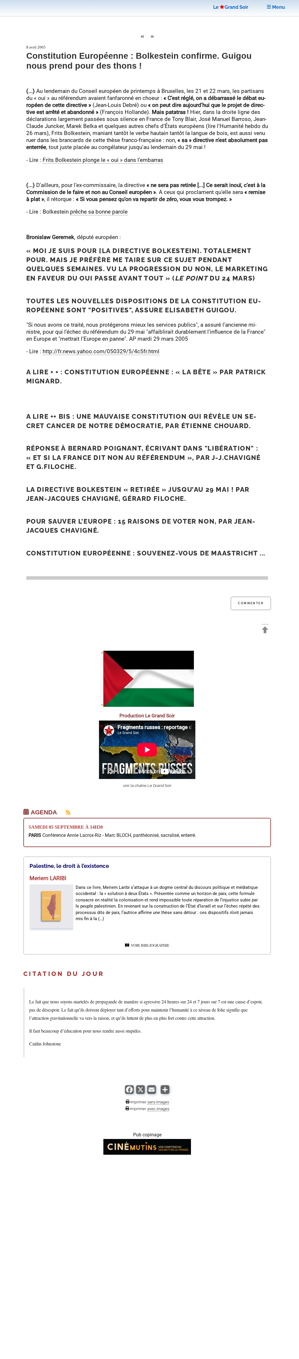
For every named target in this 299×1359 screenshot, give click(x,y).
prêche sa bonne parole (99, 211)
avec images (158, 1108)
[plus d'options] (165, 1092)
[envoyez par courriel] (151, 1092)
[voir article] (51, 926)
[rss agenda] (64, 812)
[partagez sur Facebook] (129, 1092)
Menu (278, 7)
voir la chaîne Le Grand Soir (147, 785)
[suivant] (152, 37)
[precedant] (142, 37)
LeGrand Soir (230, 7)
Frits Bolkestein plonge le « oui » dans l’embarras (103, 160)
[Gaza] (147, 705)
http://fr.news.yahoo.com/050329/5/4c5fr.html (101, 351)
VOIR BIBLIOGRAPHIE (149, 945)
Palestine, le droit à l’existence (69, 866)
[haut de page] (265, 630)
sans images (158, 1102)
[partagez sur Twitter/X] (140, 1092)
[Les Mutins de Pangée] (147, 1153)
